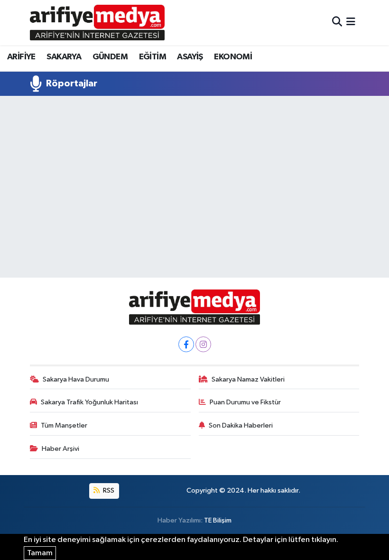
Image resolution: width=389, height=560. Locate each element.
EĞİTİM (152, 57)
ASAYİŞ (190, 57)
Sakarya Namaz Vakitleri (248, 379)
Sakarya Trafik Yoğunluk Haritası (89, 402)
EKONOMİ (233, 57)
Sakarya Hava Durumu (76, 379)
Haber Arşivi (60, 448)
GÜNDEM (110, 57)
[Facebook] (186, 344)
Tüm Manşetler (64, 425)
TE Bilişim (218, 520)
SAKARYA (63, 57)
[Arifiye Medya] (97, 22)
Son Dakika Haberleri (241, 425)
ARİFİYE (21, 57)
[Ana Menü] (350, 23)
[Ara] (337, 23)
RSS (108, 490)
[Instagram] (203, 344)
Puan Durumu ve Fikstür (245, 402)
